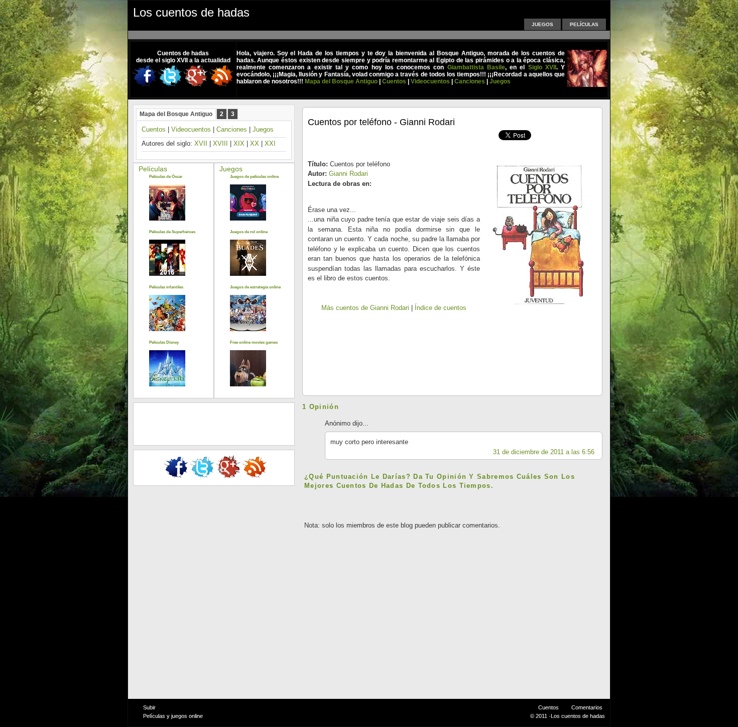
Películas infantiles (166, 287)
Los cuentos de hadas (191, 12)
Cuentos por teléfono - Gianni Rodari (381, 122)
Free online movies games (254, 342)
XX (254, 143)
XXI (270, 143)
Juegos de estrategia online (255, 287)
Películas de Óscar (165, 176)
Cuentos (154, 129)
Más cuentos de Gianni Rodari (365, 307)
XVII (200, 143)
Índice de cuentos (440, 307)
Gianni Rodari (348, 173)
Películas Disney (164, 342)
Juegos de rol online (249, 232)
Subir (149, 707)
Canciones (231, 129)
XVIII (220, 143)
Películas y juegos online (173, 716)
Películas (584, 24)
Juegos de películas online (254, 176)
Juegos (542, 24)
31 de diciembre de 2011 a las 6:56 (543, 452)
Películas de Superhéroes (172, 232)
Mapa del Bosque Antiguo (176, 114)
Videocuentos (191, 129)
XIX (238, 143)
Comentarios (586, 707)
